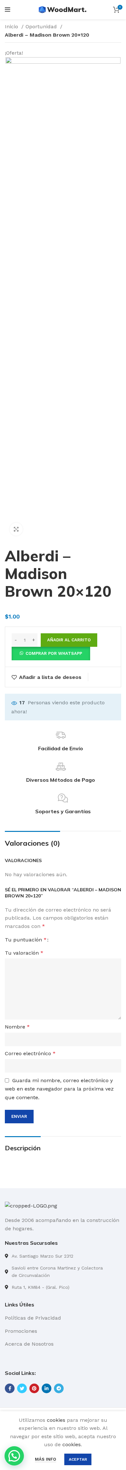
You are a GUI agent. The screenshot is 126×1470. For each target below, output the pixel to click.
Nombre (17, 1027)
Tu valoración (24, 953)
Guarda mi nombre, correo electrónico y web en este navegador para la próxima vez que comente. (59, 1089)
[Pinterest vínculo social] (34, 1388)
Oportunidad (42, 26)
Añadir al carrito (69, 639)
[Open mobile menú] (8, 9)
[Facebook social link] (10, 1388)
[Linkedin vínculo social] (46, 1388)
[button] (51, 653)
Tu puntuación (26, 939)
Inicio (12, 26)
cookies (56, 1420)
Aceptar (78, 1459)
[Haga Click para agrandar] (16, 529)
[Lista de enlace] (63, 1256)
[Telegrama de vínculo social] (59, 1388)
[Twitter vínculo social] (22, 1388)
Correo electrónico (30, 1053)
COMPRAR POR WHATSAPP (54, 653)
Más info (45, 1459)
